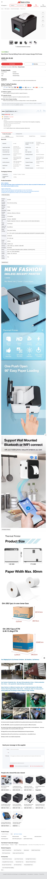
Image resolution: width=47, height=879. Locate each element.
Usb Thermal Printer (18, 864)
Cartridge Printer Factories (31, 858)
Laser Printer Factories (18, 858)
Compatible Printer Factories (7, 861)
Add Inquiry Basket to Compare (23, 46)
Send (12, 766)
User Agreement (30, 874)
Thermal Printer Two (19, 861)
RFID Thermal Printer (6, 853)
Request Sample (21, 66)
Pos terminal (3, 836)
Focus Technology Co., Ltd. (15, 874)
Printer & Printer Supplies (15, 8)
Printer (25, 836)
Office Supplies (7, 8)
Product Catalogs (18, 834)
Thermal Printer (22, 8)
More (2, 869)
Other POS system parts (16, 838)
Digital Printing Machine (6, 850)
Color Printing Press (17, 850)
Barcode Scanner (38, 836)
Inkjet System (26, 850)
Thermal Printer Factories (7, 858)
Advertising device (4, 838)
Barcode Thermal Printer (6, 864)
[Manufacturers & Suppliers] (23, 2)
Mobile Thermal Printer (36, 850)
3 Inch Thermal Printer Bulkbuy (8, 867)
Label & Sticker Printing (28, 838)
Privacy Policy (41, 874)
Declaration (36, 874)
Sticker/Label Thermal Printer (18, 853)
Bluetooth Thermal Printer (31, 861)
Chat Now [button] (36, 64)
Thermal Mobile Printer (28, 864)
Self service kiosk (15, 836)
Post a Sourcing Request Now (36, 766)
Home (2, 8)
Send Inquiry (12, 64)
